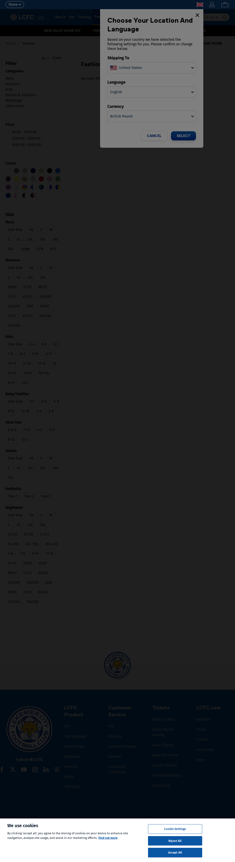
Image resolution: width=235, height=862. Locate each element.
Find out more (108, 838)
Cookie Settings (175, 829)
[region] (117, 840)
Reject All (175, 841)
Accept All (175, 852)
